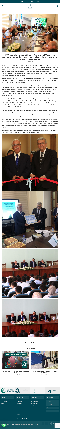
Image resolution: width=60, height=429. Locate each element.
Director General (3, 414)
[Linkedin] (54, 423)
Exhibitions (34, 409)
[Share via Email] (33, 342)
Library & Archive (18, 412)
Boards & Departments (4, 410)
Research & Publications (19, 402)
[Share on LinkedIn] (28, 342)
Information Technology (22, 418)
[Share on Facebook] (25, 342)
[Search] (2, 6)
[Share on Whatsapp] (30, 342)
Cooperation (34, 405)
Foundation (4, 401)
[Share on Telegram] (31, 342)
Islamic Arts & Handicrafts (19, 407)
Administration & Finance (20, 415)
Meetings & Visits (35, 411)
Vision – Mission (3, 405)
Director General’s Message (5, 417)
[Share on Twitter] (27, 342)
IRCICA (13, 424)
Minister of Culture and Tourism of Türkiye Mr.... (24, 371)
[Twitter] (46, 423)
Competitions (34, 403)
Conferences (34, 401)
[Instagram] (50, 423)
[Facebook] (43, 423)
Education (33, 407)
